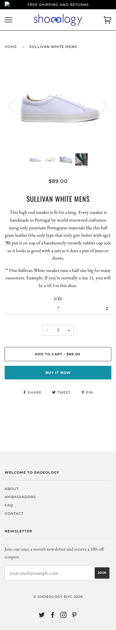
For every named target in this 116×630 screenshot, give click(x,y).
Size (58, 299)
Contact (14, 513)
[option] (58, 106)
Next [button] (100, 106)
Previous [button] (15, 106)
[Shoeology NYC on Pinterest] (74, 616)
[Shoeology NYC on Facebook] (52, 616)
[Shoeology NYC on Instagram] (63, 616)
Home (11, 46)
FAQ (9, 505)
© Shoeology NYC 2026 (58, 596)
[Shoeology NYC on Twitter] (42, 616)
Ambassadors (20, 497)
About (12, 489)
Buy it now (58, 372)
